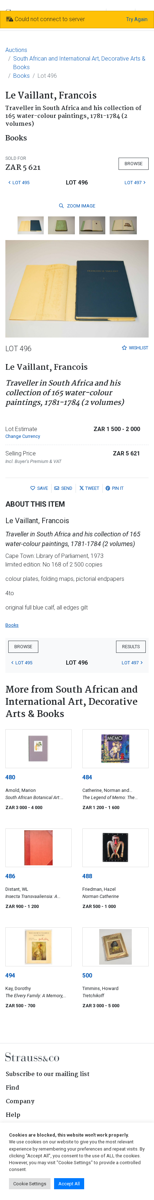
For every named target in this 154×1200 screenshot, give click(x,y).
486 (10, 876)
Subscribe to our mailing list (48, 1074)
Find (12, 1088)
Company (20, 1101)
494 (10, 975)
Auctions (16, 50)
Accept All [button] (69, 1183)
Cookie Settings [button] (29, 1183)
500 (87, 975)
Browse (134, 163)
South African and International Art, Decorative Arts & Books (79, 63)
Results (131, 646)
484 (87, 777)
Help (13, 1115)
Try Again (137, 19)
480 (10, 777)
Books (21, 75)
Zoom (80, 206)
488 (87, 876)
